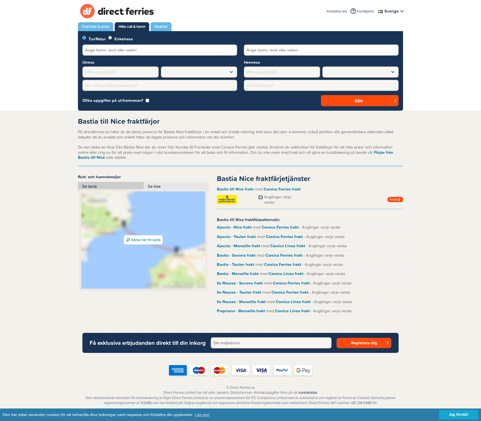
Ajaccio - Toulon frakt (236, 237)
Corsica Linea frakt (287, 246)
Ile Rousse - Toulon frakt (239, 292)
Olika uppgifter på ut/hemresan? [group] (112, 100)
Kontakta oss (337, 11)
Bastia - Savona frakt (236, 255)
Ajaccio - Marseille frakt (238, 246)
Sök (359, 100)
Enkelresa (123, 38)
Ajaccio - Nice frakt (234, 227)
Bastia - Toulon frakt (235, 264)
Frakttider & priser (95, 26)
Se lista (154, 186)
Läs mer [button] (202, 414)
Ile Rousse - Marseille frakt (241, 302)
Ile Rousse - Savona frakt (240, 283)
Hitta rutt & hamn (132, 26)
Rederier (161, 26)
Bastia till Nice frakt (235, 189)
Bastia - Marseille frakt (238, 274)
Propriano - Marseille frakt (241, 311)
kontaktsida (308, 392)
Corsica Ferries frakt (282, 189)
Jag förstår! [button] (458, 415)
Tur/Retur (96, 38)
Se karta (89, 186)
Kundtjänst (365, 11)
